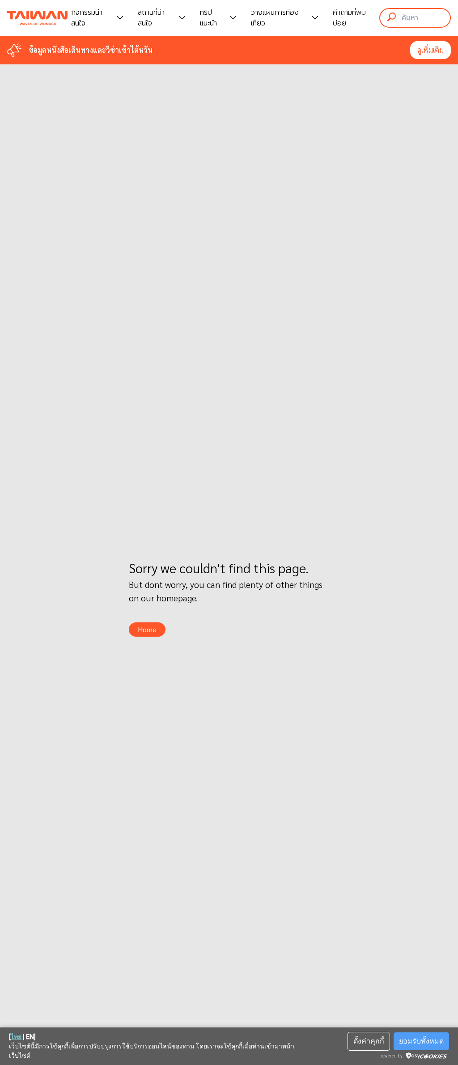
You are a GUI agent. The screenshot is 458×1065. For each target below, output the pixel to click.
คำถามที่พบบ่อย (349, 18)
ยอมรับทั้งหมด (421, 1041)
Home (147, 629)
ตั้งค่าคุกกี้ (368, 1041)
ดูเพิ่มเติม (430, 50)
